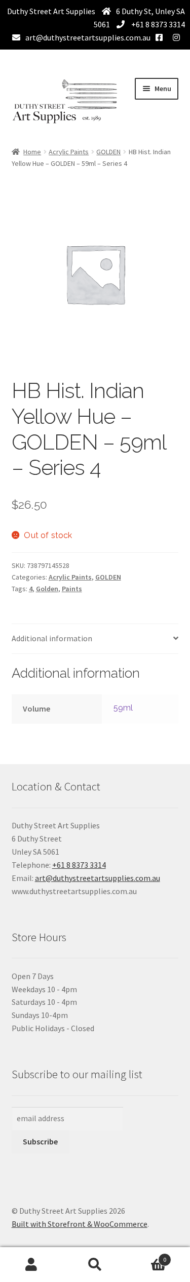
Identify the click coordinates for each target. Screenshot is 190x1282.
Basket (146, 1256)
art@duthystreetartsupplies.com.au (87, 37)
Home (32, 151)
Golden (47, 588)
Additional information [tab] (52, 638)
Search (95, 1265)
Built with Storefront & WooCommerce (79, 1224)
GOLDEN (108, 151)
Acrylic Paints (69, 151)
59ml (123, 708)
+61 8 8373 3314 (157, 24)
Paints (72, 588)
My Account (31, 1265)
